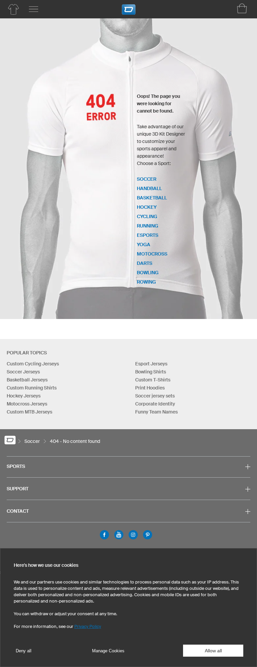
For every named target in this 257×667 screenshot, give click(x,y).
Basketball (152, 197)
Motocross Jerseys (27, 403)
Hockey (147, 207)
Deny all (23, 650)
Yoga (143, 244)
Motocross (152, 254)
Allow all (213, 650)
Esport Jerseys (151, 363)
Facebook (104, 534)
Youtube (118, 534)
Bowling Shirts (150, 371)
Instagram (133, 534)
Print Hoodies (150, 387)
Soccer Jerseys (23, 371)
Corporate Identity (155, 403)
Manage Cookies (108, 650)
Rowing (146, 282)
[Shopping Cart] (242, 8)
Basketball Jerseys (27, 379)
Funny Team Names (156, 411)
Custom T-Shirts (152, 379)
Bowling (148, 272)
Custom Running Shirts (32, 387)
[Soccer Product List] (13, 9)
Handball (149, 188)
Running (147, 225)
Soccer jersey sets (155, 395)
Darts (144, 263)
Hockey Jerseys (23, 395)
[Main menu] (33, 9)
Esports (147, 235)
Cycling (147, 216)
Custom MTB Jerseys (29, 411)
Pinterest (147, 534)
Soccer (146, 179)
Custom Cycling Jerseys (33, 363)
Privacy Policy (87, 626)
